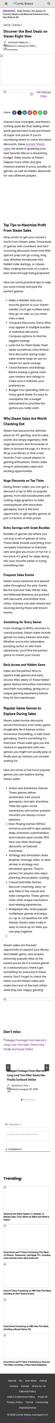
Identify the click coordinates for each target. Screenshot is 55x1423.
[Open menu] (6, 3)
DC (20, 1380)
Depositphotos (27, 1407)
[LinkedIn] (24, 112)
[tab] (21, 1099)
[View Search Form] (48, 3)
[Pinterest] (30, 112)
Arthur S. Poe (21, 1085)
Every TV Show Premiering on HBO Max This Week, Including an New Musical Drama (27, 1292)
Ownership (42, 1402)
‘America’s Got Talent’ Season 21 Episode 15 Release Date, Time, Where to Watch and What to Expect (26, 1216)
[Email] (45, 112)
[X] (19, 112)
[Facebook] (14, 112)
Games (25, 1386)
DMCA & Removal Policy (21, 1397)
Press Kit (43, 1397)
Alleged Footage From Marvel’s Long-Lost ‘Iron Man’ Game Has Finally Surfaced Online (26, 1075)
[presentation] (27, 1051)
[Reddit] (35, 112)
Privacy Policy (15, 1402)
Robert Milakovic (19, 42)
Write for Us (39, 1386)
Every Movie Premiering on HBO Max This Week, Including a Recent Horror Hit (26, 1328)
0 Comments (11, 49)
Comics (13, 1386)
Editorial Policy (27, 1391)
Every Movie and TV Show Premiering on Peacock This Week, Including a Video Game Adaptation (27, 1363)
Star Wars (31, 1380)
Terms (29, 1402)
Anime (43, 1380)
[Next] (46, 1067)
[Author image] (5, 42)
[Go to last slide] (8, 1067)
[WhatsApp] (40, 112)
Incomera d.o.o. (27, 1418)
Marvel (12, 1380)
